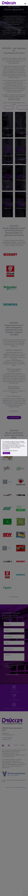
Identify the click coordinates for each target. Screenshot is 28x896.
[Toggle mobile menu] (25, 3)
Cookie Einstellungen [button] (8, 450)
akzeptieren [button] (6, 453)
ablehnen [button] (15, 450)
